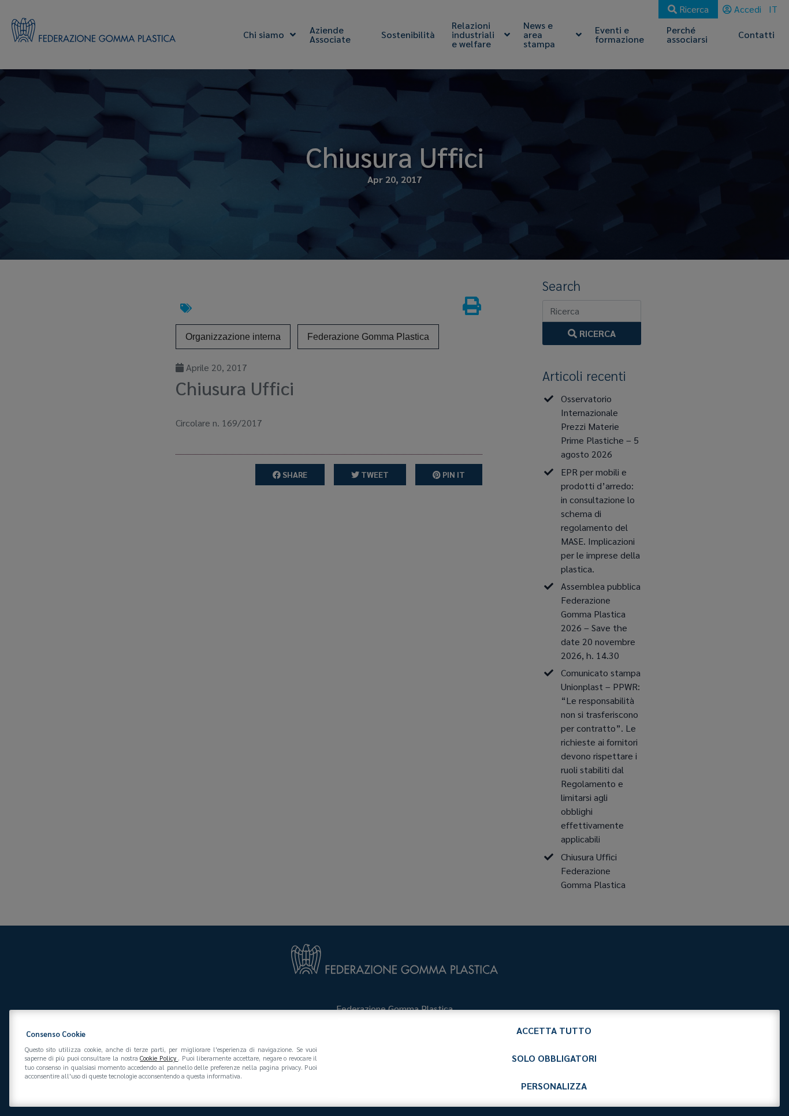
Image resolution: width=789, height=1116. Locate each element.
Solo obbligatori (554, 1058)
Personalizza (554, 1086)
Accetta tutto (553, 1030)
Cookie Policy (159, 1058)
